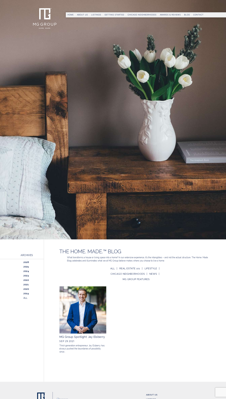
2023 (26, 275)
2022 (26, 280)
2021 (26, 284)
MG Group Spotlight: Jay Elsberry (82, 336)
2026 (26, 262)
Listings (96, 15)
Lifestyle (151, 268)
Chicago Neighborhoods (142, 15)
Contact (198, 15)
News (153, 274)
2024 (26, 271)
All (112, 268)
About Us (82, 15)
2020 (26, 289)
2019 (26, 293)
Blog (187, 15)
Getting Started (114, 15)
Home (70, 15)
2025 (26, 266)
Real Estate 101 (129, 268)
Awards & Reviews (170, 15)
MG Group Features (136, 279)
